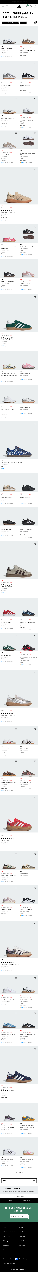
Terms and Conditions (9, 1263)
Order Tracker (7, 1236)
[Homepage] (19, 7)
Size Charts (22, 1245)
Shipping (5, 1241)
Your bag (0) (26, 1200)
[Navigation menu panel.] (3, 6)
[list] (16, 23)
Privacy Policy (23, 1259)
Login (10, 1200)
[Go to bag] (35, 6)
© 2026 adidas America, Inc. (19, 1269)
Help (4, 1227)
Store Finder (22, 1231)
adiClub (21, 1227)
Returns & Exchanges (9, 1231)
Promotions (6, 1245)
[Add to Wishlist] (16, 29)
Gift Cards (22, 1236)
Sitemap (5, 1250)
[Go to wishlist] (7, 6)
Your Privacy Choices (8, 1259)
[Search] (31, 6)
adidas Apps (22, 1241)
